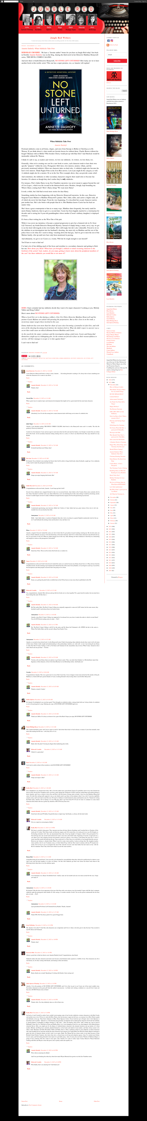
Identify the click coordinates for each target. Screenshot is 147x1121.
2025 (110, 382)
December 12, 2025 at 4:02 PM (49, 999)
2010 (110, 563)
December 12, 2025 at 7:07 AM (49, 505)
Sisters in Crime (111, 331)
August (112, 505)
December (113, 385)
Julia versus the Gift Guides (117, 439)
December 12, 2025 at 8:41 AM (38, 561)
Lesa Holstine (110, 342)
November (113, 497)
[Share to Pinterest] (40, 356)
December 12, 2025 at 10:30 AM (50, 714)
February (112, 521)
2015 (110, 550)
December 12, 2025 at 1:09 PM (49, 970)
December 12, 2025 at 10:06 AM (40, 672)
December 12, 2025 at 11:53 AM (53, 749)
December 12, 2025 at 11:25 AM (50, 811)
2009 (110, 565)
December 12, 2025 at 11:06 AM (47, 614)
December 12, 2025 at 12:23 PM (44, 925)
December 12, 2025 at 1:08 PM (49, 939)
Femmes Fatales (111, 340)
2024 (110, 526)
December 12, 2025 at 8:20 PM (52, 1062)
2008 (110, 568)
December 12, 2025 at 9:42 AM (46, 515)
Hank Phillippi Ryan (32, 727)
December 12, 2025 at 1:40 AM (43, 371)
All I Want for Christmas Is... (117, 494)
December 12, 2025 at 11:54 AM (53, 819)
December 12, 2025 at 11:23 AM (50, 741)
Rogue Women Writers (113, 335)
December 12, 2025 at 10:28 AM (44, 699)
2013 (110, 555)
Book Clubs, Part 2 (115, 475)
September (113, 502)
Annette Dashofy (32, 358)
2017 (110, 544)
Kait (27, 762)
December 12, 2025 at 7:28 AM (38, 530)
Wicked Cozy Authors (113, 352)
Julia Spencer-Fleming (32, 983)
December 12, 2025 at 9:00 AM (49, 604)
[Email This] (32, 356)
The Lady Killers (111, 346)
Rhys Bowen (110, 242)
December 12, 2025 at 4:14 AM (42, 398)
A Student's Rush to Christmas (118, 442)
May (111, 513)
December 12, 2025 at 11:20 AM (42, 888)
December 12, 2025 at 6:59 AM (43, 486)
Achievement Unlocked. (116, 399)
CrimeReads (110, 354)
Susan (28, 561)
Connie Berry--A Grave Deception (116, 464)
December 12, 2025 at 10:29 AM (50, 686)
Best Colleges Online (115, 371)
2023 (110, 529)
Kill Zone (109, 344)
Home (60, 1101)
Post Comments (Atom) (35, 1105)
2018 (110, 542)
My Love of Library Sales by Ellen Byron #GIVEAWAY (118, 483)
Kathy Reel (29, 788)
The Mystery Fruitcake (116, 409)
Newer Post (25, 1101)
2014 (110, 552)
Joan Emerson (30, 371)
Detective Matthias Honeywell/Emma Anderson (54, 358)
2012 (110, 557)
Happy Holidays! (114, 406)
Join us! (109, 82)
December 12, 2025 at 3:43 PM (48, 983)
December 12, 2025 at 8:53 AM (48, 590)
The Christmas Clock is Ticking (118, 468)
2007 (110, 570)
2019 (110, 539)
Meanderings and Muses (113, 336)
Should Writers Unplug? (116, 449)
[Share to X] (36, 356)
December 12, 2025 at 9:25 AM (42, 639)
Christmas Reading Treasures (117, 456)
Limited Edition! (114, 397)
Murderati (109, 348)
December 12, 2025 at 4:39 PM (46, 827)
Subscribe (117, 61)
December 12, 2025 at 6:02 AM (42, 424)
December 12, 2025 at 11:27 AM (50, 912)
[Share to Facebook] (38, 356)
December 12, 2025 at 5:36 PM (41, 1012)
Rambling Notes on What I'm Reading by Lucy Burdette (118, 471)
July (111, 508)
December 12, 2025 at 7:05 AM (49, 445)
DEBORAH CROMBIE (31, 52)
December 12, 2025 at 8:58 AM (49, 577)
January (112, 523)
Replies (30, 382)
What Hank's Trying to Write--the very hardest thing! (118, 390)
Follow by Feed (113, 45)
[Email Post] (29, 356)
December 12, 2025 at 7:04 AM (49, 411)
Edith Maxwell (30, 486)
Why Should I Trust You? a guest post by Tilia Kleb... (117, 436)
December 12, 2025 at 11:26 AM (50, 873)
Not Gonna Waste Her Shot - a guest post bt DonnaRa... (118, 429)
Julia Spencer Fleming (113, 270)
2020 (110, 537)
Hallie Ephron (30, 699)
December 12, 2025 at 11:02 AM (38, 762)
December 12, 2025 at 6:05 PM (49, 1050)
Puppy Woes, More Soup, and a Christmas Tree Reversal (118, 446)
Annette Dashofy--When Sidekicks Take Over (116, 453)
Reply (28, 378)
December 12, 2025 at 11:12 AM (42, 857)
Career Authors (111, 350)
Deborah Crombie (34, 352)
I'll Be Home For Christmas (117, 425)
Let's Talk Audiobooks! (116, 487)
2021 (110, 534)
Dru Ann (28, 458)
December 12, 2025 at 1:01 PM (43, 952)
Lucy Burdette (110, 299)
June (111, 510)
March (112, 518)
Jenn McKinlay (30, 925)
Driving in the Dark (115, 432)
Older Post (97, 1101)
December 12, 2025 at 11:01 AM (47, 727)
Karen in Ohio (30, 952)
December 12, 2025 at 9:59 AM (49, 657)
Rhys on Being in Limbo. (117, 387)
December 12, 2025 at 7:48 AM (49, 548)
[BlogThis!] (34, 356)
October (112, 500)
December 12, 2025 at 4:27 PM (49, 624)
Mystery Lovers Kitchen (113, 338)
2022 (110, 531)
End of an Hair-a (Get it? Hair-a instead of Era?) (118, 417)
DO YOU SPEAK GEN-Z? (117, 394)
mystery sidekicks (77, 358)
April (111, 515)
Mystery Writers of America (114, 333)
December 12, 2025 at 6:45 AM (40, 458)
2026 (110, 380)
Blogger (120, 577)
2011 (110, 560)
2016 (110, 547)
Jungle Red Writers (60, 37)
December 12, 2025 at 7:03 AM (49, 385)
